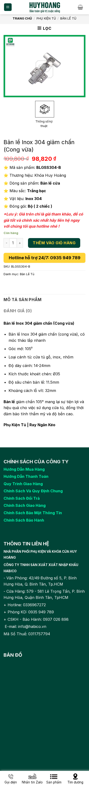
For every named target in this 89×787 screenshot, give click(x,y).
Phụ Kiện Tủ (46, 18)
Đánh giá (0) (18, 310)
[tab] (44, 299)
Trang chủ (22, 18)
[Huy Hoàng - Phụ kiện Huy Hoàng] (45, 7)
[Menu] (8, 7)
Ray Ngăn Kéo (42, 424)
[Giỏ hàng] (81, 7)
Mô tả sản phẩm (23, 299)
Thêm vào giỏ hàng (54, 242)
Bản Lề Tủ (68, 18)
